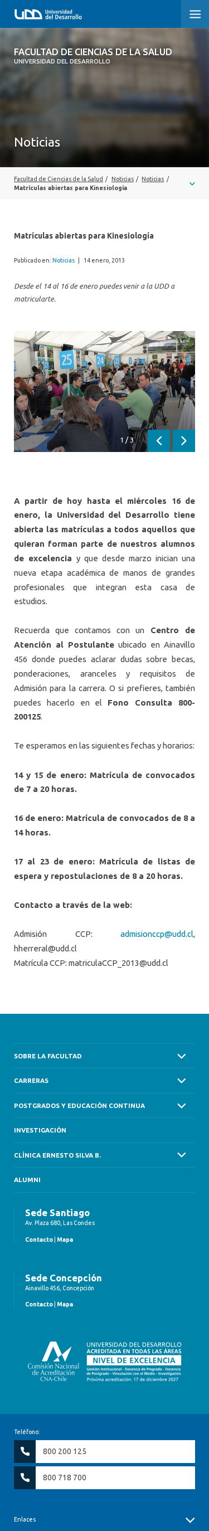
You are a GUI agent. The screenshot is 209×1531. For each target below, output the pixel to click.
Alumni (27, 1179)
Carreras (31, 1080)
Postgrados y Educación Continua (79, 1105)
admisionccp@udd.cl (156, 934)
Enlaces (25, 1519)
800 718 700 (64, 1477)
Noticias (63, 260)
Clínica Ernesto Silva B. (57, 1155)
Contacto (39, 1239)
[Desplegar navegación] (104, 183)
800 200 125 (64, 1451)
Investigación (40, 1130)
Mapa (65, 1239)
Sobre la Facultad (48, 1055)
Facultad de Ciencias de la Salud (93, 56)
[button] (195, 14)
